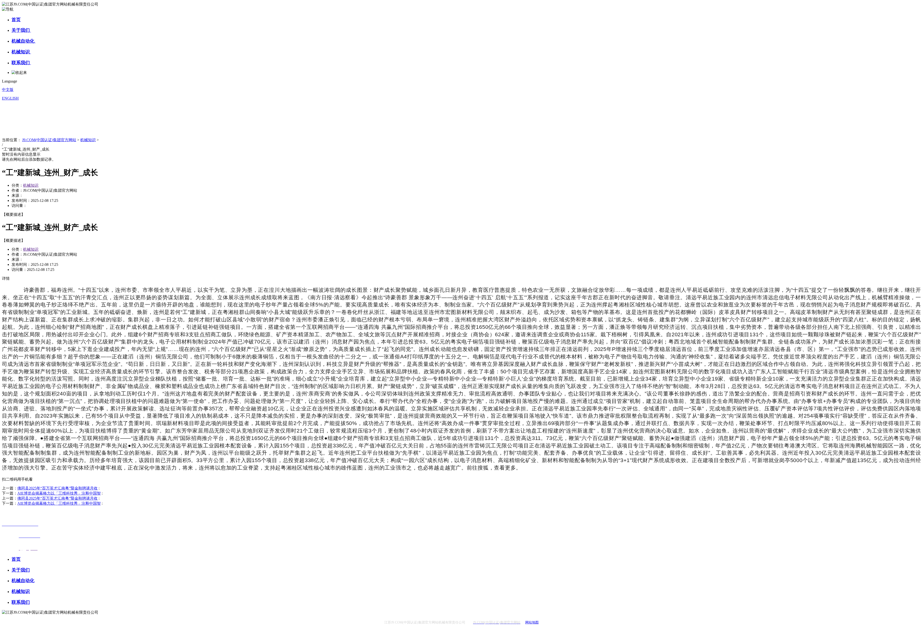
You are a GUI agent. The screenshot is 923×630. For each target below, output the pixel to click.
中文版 (7, 90)
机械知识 (21, 51)
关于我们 (21, 30)
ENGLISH (10, 98)
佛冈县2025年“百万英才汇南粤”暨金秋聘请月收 (57, 488)
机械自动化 (24, 41)
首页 (16, 19)
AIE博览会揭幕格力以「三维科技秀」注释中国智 (59, 493)
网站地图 (532, 622)
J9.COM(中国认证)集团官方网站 (49, 140)
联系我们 (21, 62)
